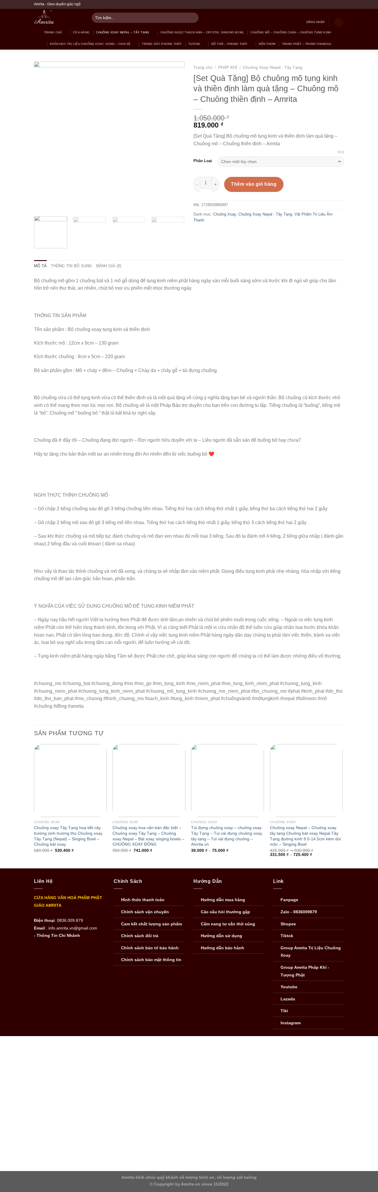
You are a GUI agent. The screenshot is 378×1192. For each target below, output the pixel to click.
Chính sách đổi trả (139, 936)
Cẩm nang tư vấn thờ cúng (228, 924)
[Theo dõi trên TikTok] (324, 4)
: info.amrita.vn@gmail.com (71, 928)
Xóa (340, 152)
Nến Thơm (267, 43)
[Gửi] (193, 17)
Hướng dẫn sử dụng (221, 936)
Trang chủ (202, 67)
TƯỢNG (194, 43)
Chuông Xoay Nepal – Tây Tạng (122, 32)
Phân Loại (202, 161)
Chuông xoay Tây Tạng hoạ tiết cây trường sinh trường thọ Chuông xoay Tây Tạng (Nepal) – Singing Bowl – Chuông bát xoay (68, 836)
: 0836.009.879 (69, 920)
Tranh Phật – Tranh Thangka (306, 43)
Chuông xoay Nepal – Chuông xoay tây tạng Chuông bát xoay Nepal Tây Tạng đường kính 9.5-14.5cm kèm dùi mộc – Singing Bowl (305, 836)
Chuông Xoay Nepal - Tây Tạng (272, 67)
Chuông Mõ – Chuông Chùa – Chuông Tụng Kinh (290, 32)
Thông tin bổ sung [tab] (71, 266)
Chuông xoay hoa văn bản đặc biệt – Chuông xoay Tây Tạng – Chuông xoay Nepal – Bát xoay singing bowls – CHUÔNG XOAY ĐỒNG (148, 836)
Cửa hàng (81, 32)
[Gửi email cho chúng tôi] (330, 4)
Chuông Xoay (224, 214)
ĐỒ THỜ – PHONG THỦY (229, 43)
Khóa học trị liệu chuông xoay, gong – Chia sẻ (90, 43)
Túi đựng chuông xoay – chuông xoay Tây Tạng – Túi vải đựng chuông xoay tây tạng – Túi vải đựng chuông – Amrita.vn (226, 836)
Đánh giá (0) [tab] (108, 266)
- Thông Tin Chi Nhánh (57, 935)
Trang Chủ (53, 32)
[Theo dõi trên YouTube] (341, 4)
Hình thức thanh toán (142, 900)
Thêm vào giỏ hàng (253, 184)
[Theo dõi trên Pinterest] (335, 4)
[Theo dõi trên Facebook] (318, 4)
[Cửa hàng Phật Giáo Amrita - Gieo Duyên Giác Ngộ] (56, 18)
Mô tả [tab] (40, 266)
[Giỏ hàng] (338, 22)
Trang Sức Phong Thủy (162, 43)
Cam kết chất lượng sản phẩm (151, 924)
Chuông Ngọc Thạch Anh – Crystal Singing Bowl (202, 32)
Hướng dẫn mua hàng (223, 900)
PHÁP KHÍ (227, 67)
